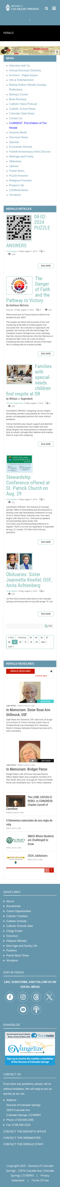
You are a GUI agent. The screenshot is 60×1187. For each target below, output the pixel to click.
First (12, 637)
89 (15, 642)
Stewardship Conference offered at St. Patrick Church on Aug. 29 (19, 464)
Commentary (45, 701)
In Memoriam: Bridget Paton (26, 769)
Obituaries (46, 761)
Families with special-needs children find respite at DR (19, 374)
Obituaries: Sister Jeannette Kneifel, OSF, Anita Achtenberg (19, 561)
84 (31, 637)
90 (20, 642)
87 (47, 637)
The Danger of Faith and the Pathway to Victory (19, 285)
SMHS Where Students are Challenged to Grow (41, 840)
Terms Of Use (40, 1180)
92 (31, 642)
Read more (46, 266)
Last (10, 646)
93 (37, 642)
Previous (22, 637)
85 (36, 637)
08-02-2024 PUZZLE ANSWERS (19, 228)
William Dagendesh (14, 403)
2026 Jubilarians (38, 855)
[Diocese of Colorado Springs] (22, 7)
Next (43, 642)
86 (42, 637)
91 (26, 642)
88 (9, 642)
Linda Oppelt (11, 251)
